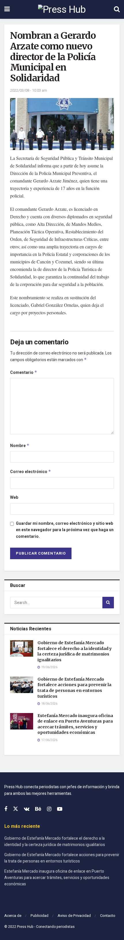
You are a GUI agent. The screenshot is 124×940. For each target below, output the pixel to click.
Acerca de (12, 915)
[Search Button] (117, 9)
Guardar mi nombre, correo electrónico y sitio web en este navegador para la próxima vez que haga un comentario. (65, 530)
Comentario (23, 373)
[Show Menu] (7, 9)
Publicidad (39, 915)
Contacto (107, 915)
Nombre (19, 446)
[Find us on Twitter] (15, 809)
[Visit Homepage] (62, 9)
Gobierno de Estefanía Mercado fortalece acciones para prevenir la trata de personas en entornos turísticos (74, 688)
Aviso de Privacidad (74, 915)
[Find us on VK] (26, 809)
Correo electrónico (30, 472)
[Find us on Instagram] (49, 809)
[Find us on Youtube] (59, 809)
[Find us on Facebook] (5, 809)
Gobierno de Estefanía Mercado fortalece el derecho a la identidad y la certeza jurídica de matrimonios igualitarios (74, 651)
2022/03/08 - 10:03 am (28, 90)
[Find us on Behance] (38, 809)
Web (14, 497)
